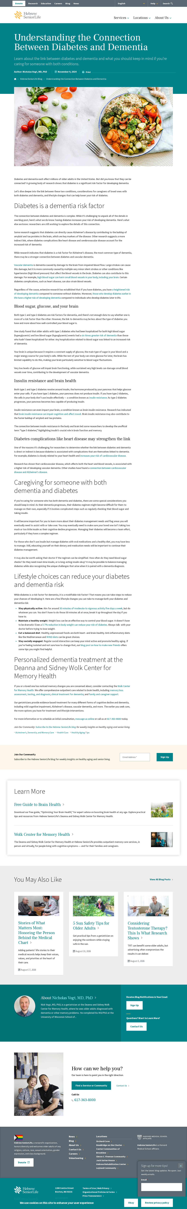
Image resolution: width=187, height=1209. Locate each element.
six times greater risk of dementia (99, 335)
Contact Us (136, 1026)
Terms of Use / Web (96, 1188)
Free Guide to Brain (38, 804)
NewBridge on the (109, 1145)
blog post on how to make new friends (100, 645)
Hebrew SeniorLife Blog (31, 78)
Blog (67, 3)
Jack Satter (105, 1160)
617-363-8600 (114, 718)
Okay (131, 1202)
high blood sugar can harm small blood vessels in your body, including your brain (78, 277)
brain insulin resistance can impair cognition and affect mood (50, 414)
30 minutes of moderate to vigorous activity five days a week (91, 608)
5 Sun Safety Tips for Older (91, 926)
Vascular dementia (23, 265)
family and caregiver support (103, 694)
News (76, 3)
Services (120, 18)
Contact (121, 1085)
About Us (162, 18)
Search (166, 4)
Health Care (62, 732)
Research (33, 3)
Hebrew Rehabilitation (111, 1164)
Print (88, 72)
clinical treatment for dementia (67, 694)
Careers (58, 3)
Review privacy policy (157, 1202)
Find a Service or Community (91, 1085)
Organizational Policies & (99, 1192)
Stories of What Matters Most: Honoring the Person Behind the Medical (36, 932)
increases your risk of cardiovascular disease (103, 455)
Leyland (106, 1168)
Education (46, 3)
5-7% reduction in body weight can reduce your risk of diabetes (74, 624)
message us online (84, 718)
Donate (19, 3)
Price (92, 1195)
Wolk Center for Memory (42, 834)
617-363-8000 (85, 1099)
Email (144, 1179)
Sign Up (165, 757)
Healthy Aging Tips (80, 732)
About (74, 1145)
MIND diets (52, 637)
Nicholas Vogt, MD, (35, 71)
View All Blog (160, 879)
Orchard (103, 1141)
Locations (140, 18)
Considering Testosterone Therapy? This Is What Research (147, 931)
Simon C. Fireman (111, 1156)
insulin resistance (98, 397)
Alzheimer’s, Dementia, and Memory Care (34, 732)
